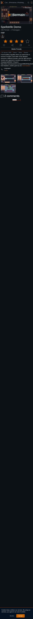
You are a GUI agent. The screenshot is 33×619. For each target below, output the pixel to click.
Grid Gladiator (26, 65)
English (6, 70)
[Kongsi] (12, 45)
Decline (12, 616)
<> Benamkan (27, 7)
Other (20, 52)
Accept (20, 616)
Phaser (26, 52)
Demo (15, 52)
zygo (3, 32)
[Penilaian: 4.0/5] (16, 41)
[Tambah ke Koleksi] (21, 45)
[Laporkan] (29, 45)
